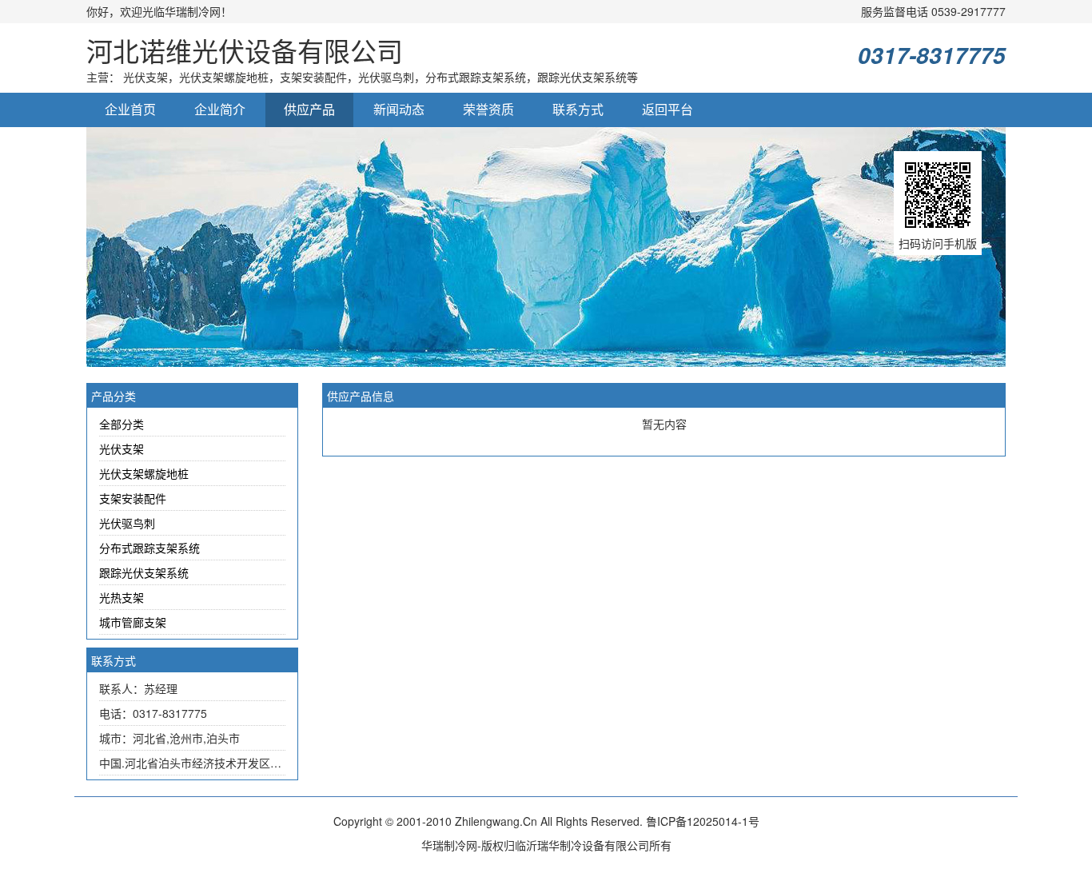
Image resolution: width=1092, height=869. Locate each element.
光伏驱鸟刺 (127, 523)
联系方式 (578, 109)
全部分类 (121, 424)
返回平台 (667, 109)
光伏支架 (121, 448)
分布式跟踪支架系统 (149, 548)
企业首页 (130, 109)
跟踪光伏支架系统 (144, 572)
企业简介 (219, 109)
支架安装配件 (132, 498)
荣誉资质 (488, 109)
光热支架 (121, 597)
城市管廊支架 (132, 622)
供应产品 (309, 109)
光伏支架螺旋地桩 (144, 473)
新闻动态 (398, 109)
